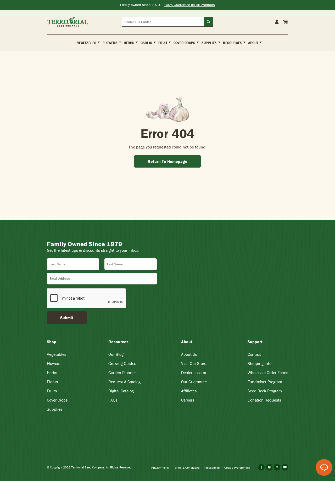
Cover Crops (57, 400)
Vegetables (56, 354)
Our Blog (116, 354)
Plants (52, 381)
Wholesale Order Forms (268, 372)
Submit (66, 317)
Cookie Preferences (237, 467)
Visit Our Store (193, 363)
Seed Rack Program (265, 390)
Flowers (53, 363)
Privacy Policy (160, 467)
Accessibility (212, 467)
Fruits (52, 390)
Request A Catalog (124, 381)
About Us (189, 354)
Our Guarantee (194, 381)
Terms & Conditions (186, 467)
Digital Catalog (121, 390)
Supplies (54, 409)
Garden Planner (122, 372)
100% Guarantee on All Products (189, 4)
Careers (187, 400)
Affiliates (189, 390)
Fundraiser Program (265, 381)
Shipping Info (259, 363)
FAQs (112, 400)
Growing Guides (122, 363)
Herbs (52, 372)
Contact (254, 354)
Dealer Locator (193, 372)
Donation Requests (264, 400)
